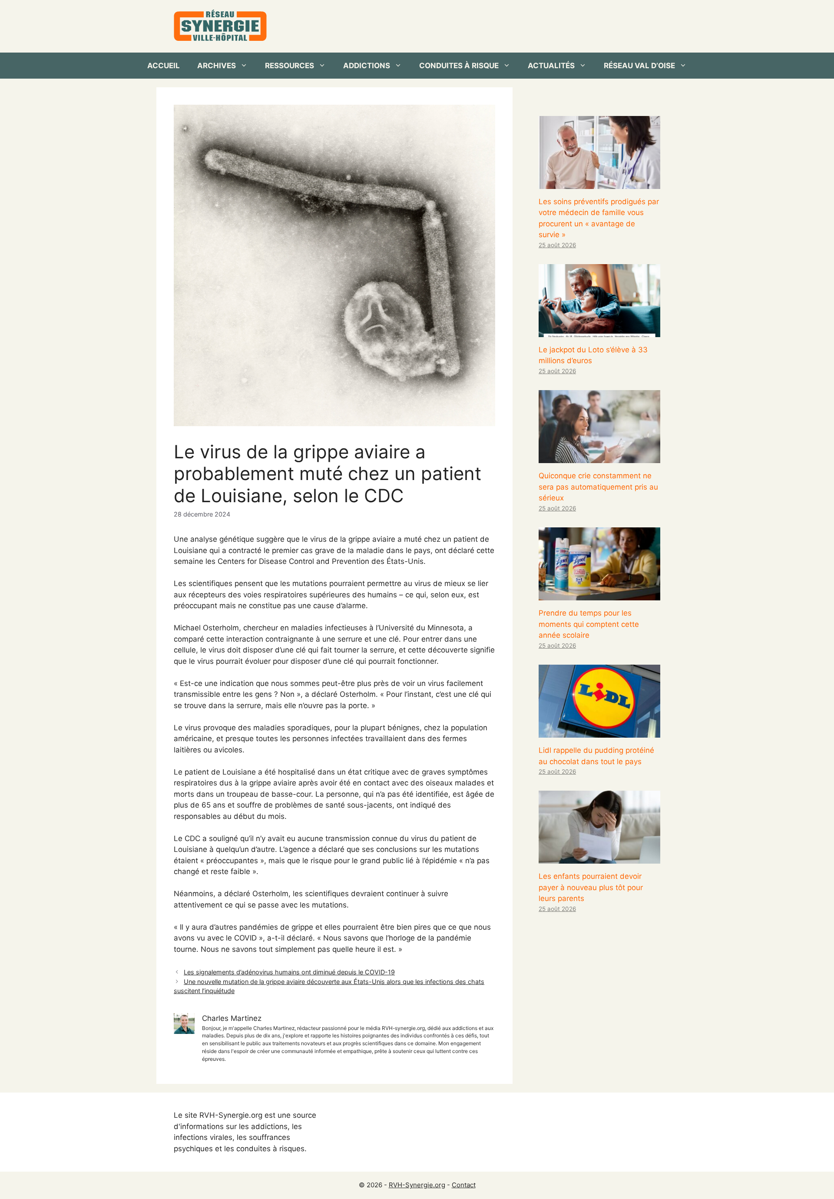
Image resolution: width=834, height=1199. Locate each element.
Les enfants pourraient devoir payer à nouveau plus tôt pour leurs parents (591, 887)
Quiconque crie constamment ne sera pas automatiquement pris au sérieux (598, 486)
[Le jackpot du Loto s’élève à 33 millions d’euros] (599, 331)
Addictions (366, 65)
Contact (464, 1185)
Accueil (163, 65)
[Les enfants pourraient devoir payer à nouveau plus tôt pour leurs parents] (599, 858)
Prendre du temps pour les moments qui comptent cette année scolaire (589, 624)
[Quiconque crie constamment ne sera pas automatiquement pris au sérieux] (599, 457)
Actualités (551, 65)
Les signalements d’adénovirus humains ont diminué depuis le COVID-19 (289, 972)
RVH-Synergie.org (417, 1185)
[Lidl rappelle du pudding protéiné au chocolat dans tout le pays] (599, 732)
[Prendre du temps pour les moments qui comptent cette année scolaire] (599, 594)
